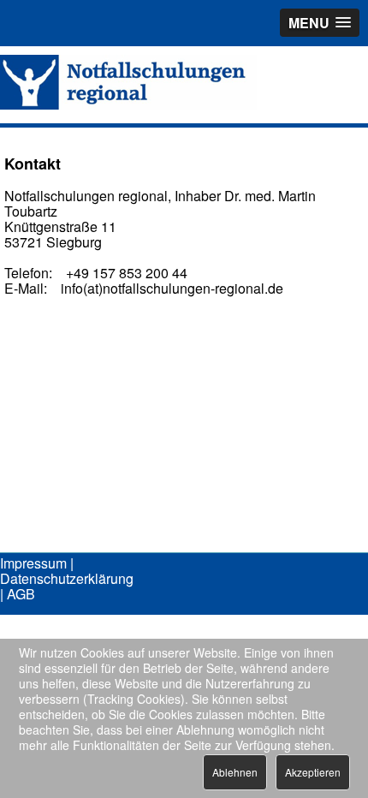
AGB (21, 594)
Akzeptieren (313, 772)
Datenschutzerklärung (67, 578)
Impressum (33, 563)
